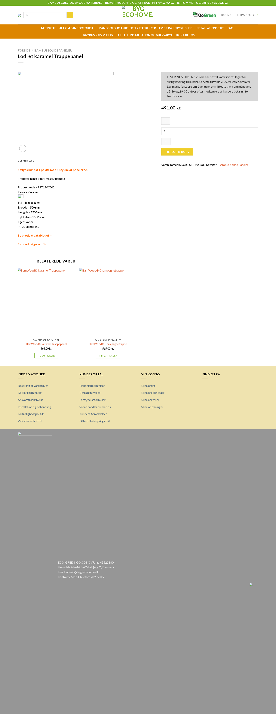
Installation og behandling (34, 407)
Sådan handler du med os (95, 407)
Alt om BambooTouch (76, 28)
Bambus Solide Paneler (53, 50)
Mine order (148, 385)
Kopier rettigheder (30, 392)
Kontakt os (185, 35)
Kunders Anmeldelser (93, 414)
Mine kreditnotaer (152, 392)
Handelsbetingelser (92, 385)
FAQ (230, 28)
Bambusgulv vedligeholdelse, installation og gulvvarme (128, 35)
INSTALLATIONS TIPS (210, 28)
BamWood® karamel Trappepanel (46, 344)
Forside (24, 50)
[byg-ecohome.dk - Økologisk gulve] (138, 15)
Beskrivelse (26, 160)
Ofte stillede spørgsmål (94, 421)
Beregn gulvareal (90, 392)
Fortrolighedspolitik (31, 414)
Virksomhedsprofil (30, 421)
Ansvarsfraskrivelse (30, 399)
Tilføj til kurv (177, 151)
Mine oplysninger (152, 407)
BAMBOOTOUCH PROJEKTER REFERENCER (127, 28)
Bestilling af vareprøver (33, 385)
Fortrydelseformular (92, 399)
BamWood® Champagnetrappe (108, 344)
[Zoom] (22, 148)
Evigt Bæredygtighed (175, 28)
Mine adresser (150, 399)
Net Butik (48, 28)
